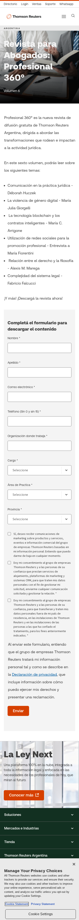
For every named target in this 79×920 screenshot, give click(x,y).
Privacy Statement (42, 904)
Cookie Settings (40, 914)
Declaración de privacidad (34, 674)
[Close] (74, 864)
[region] (39, 889)
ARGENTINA (12, 28)
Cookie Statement (16, 904)
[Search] (73, 15)
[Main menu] (63, 16)
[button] (39, 815)
